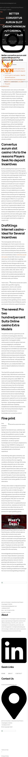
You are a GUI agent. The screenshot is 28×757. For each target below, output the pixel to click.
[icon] (12, 54)
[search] (1, 77)
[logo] (7, 66)
